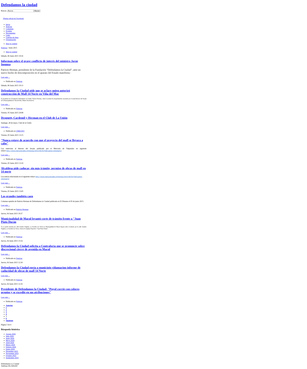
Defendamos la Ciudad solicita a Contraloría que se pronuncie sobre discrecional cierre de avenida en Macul (43, 247)
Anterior (9, 305)
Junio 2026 (10, 338)
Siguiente (9, 321)
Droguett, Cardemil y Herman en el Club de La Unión (34, 117)
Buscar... (4, 11)
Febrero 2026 (11, 347)
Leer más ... (5, 77)
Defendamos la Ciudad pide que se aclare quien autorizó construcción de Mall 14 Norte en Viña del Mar (35, 92)
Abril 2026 (10, 343)
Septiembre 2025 (12, 358)
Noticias (4, 48)
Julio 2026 (10, 336)
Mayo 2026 (10, 340)
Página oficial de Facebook (13, 19)
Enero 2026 (10, 349)
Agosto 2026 (11, 334)
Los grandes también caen (17, 196)
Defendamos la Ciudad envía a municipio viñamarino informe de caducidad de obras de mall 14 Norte (40, 269)
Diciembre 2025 (12, 351)
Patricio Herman (22, 209)
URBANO (20, 131)
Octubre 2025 (11, 356)
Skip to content (11, 44)
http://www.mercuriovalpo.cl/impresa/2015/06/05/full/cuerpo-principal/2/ (34, 151)
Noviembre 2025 (12, 353)
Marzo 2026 (10, 345)
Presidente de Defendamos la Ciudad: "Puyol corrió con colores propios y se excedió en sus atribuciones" (40, 290)
